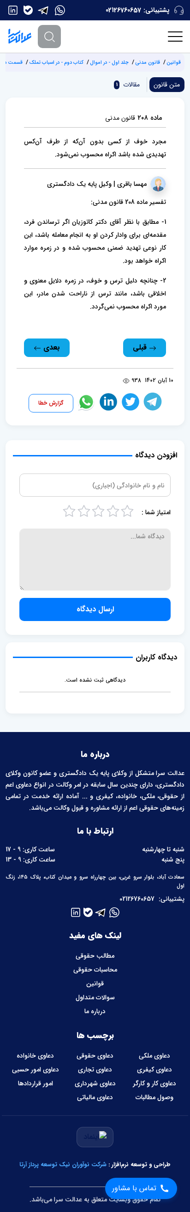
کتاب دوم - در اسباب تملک (56, 63)
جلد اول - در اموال (109, 63)
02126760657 (123, 10)
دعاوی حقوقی (95, 1056)
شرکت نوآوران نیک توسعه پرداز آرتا (63, 1164)
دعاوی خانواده (35, 1056)
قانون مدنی (147, 63)
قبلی (141, 347)
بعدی (50, 347)
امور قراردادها (35, 1083)
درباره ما (95, 1011)
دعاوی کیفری (154, 1069)
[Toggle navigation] (175, 36)
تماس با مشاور (134, 1188)
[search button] (49, 36)
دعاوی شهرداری (95, 1083)
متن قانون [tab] (167, 85)
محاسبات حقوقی (95, 970)
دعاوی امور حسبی (35, 1069)
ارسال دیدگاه (95, 609)
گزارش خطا (51, 403)
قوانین (173, 63)
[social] (60, 10)
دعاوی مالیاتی (95, 1097)
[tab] (127, 84)
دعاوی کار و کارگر (154, 1083)
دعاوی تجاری (95, 1069)
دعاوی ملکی (154, 1056)
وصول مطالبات (154, 1097)
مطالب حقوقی (95, 956)
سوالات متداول (95, 997)
